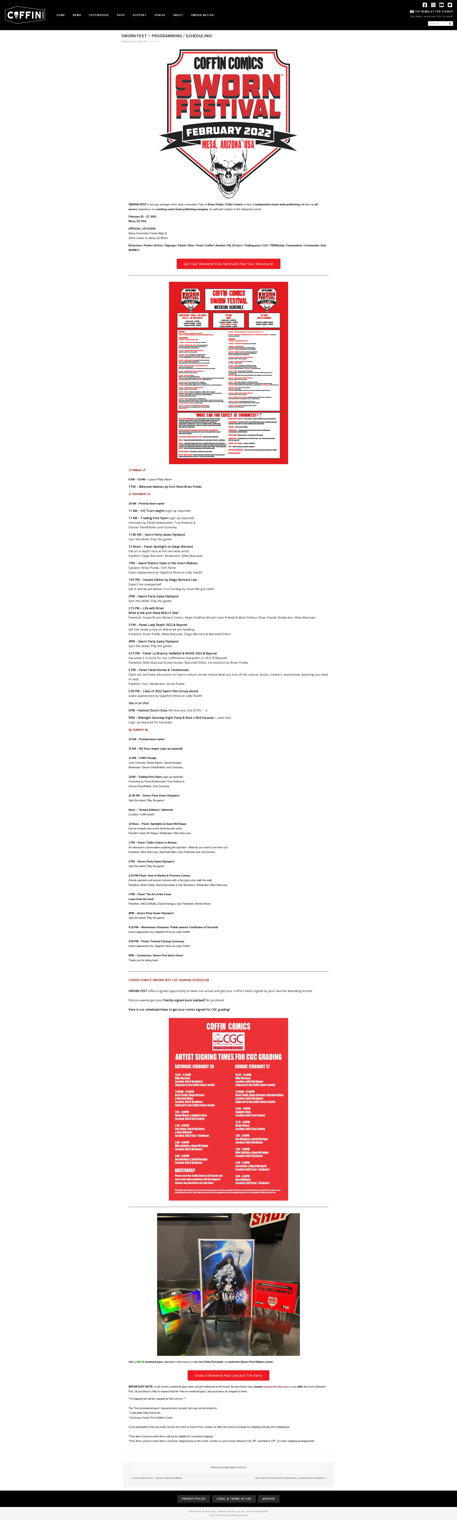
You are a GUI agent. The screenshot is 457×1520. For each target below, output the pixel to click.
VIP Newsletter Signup (434, 11)
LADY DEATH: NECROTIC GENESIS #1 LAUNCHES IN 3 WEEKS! (289, 1478)
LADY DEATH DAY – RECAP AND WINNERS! (157, 1478)
